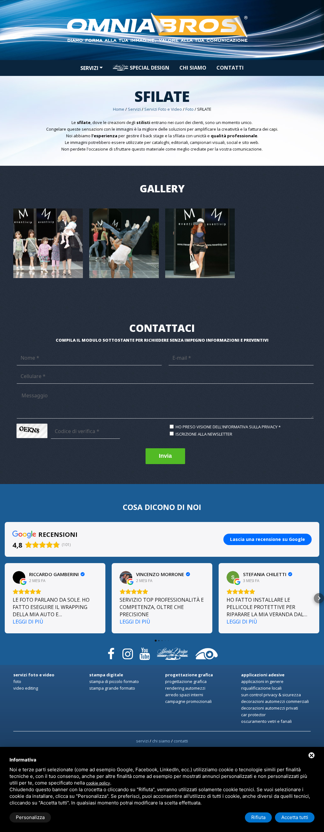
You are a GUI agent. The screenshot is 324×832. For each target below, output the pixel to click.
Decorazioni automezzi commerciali (275, 701)
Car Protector (253, 714)
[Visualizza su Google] (19, 577)
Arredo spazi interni (184, 695)
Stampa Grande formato (112, 688)
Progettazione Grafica (186, 681)
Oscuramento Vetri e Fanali (266, 721)
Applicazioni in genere (262, 681)
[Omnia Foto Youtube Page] (145, 651)
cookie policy (98, 783)
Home (118, 109)
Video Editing (25, 688)
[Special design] (172, 651)
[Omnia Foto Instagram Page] (128, 651)
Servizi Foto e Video (163, 109)
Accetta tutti (294, 817)
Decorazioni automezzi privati (269, 708)
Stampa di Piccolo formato (114, 681)
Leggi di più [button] (28, 621)
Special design (148, 67)
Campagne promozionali (188, 701)
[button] (5, 598)
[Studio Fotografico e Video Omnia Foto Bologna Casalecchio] (162, 10)
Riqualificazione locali (261, 688)
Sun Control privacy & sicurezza (271, 695)
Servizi (90, 68)
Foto (189, 109)
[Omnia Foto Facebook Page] (111, 651)
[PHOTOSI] (206, 651)
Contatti (230, 67)
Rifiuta (258, 817)
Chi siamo (192, 67)
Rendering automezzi (185, 688)
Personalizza (30, 817)
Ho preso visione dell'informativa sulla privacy (226, 427)
